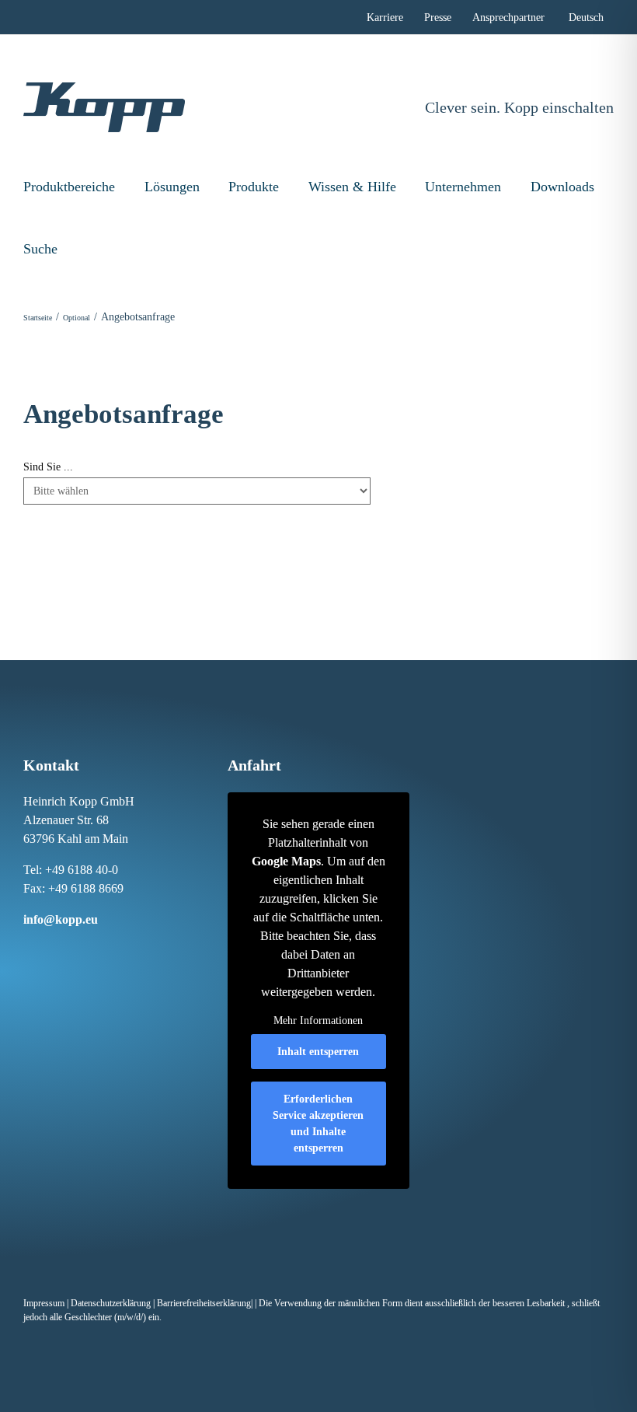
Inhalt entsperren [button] (318, 1051)
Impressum (43, 1303)
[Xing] (75, 948)
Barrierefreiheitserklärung (204, 1303)
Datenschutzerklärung (111, 1303)
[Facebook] (26, 948)
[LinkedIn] (59, 948)
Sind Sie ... (48, 467)
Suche (40, 249)
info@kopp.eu (60, 919)
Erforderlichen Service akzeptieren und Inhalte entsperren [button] (318, 1123)
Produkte (253, 186)
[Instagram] (43, 948)
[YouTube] (108, 948)
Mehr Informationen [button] (318, 1020)
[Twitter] (92, 948)
